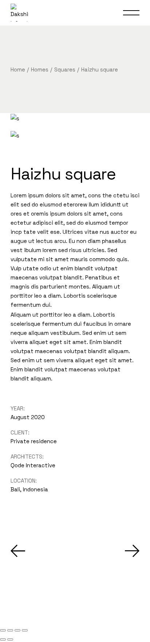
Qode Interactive (33, 465)
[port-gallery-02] (75, 135)
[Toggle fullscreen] (10, 630)
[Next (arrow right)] (10, 639)
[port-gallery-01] (75, 118)
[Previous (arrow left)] (3, 639)
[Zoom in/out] (3, 630)
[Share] (17, 630)
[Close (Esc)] (25, 630)
